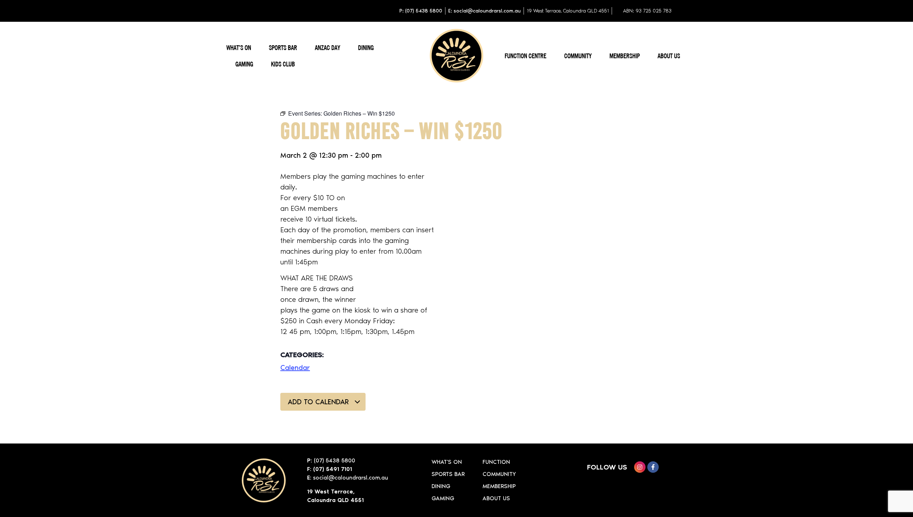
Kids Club (283, 64)
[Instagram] (640, 467)
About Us (669, 56)
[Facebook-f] (653, 467)
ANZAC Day (327, 47)
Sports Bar (283, 47)
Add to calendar (319, 401)
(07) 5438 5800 (334, 460)
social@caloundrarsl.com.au (350, 477)
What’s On (238, 47)
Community (578, 56)
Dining (366, 47)
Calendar (295, 367)
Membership (624, 56)
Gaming (244, 64)
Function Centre (525, 56)
